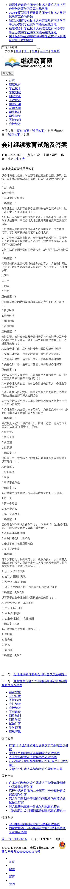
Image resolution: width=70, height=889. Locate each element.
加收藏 (55, 51)
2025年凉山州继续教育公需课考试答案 (34, 824)
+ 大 (22, 158)
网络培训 (15, 112)
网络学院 (15, 116)
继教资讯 (15, 96)
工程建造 (15, 100)
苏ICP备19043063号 (14, 839)
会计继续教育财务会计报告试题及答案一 (40, 674)
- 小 (16, 158)
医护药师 (15, 119)
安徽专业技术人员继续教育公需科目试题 (36, 769)
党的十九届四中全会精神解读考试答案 (34, 753)
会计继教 (15, 123)
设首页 (44, 51)
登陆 (18, 51)
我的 (12, 883)
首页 (12, 80)
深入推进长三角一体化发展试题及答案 (34, 806)
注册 (26, 51)
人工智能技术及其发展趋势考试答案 (33, 757)
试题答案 (15, 108)
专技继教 (15, 92)
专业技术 (15, 88)
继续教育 (15, 84)
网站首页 (23, 130)
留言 (35, 51)
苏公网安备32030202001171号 (20, 851)
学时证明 (15, 104)
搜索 (12, 869)
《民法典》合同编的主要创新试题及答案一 (37, 810)
